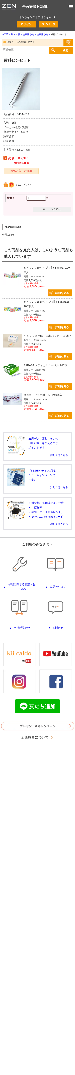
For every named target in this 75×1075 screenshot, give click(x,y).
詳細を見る (62, 292)
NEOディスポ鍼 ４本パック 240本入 (48, 335)
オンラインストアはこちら (35, 17)
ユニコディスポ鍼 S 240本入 (43, 394)
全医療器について (35, 737)
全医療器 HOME (35, 7)
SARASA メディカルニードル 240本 (45, 365)
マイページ (48, 24)
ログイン (26, 24)
